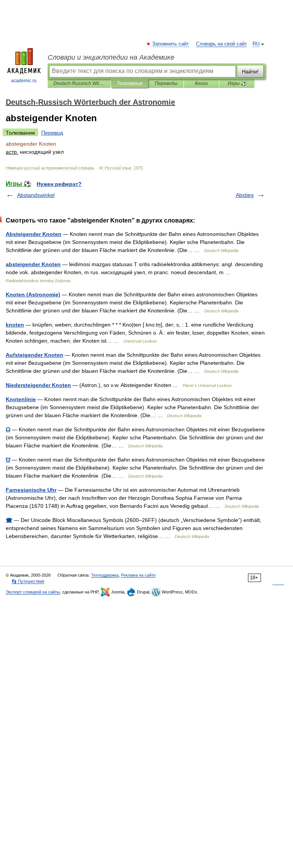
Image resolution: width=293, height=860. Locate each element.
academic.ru (24, 80)
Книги (201, 83)
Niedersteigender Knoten (38, 385)
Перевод (52, 133)
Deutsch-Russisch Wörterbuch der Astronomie (79, 83)
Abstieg (245, 195)
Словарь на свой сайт (221, 44)
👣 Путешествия (27, 581)
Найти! (250, 71)
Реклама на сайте (138, 575)
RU (256, 44)
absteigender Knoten (33, 264)
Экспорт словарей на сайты (33, 592)
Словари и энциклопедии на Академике (111, 57)
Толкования (129, 83)
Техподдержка (105, 575)
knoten (15, 325)
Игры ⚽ (237, 83)
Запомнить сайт (171, 44)
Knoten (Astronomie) (33, 294)
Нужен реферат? (59, 184)
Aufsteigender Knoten (34, 355)
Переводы (166, 83)
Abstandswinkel (36, 195)
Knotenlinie (21, 399)
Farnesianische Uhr (31, 490)
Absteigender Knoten (33, 234)
